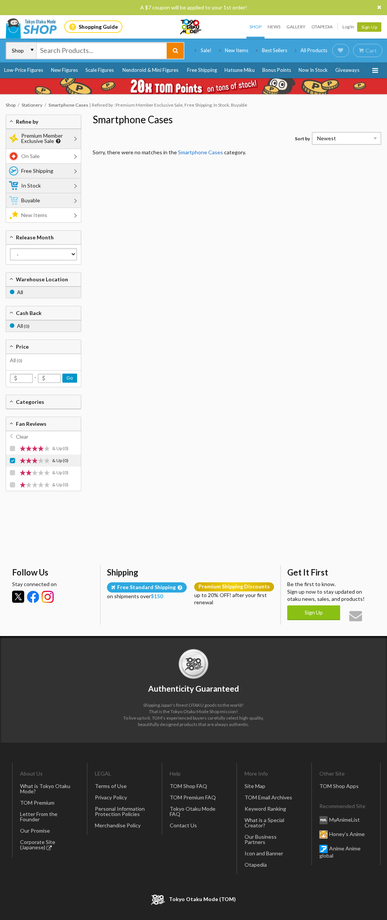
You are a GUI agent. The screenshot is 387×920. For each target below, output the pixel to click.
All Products (313, 50)
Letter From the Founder (38, 816)
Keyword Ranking (265, 808)
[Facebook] (33, 597)
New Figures (64, 70)
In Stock (31, 185)
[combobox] (102, 51)
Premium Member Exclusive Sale (42, 138)
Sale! (206, 50)
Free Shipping (202, 70)
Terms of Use (111, 786)
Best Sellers (274, 50)
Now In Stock (313, 70)
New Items (236, 50)
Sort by (302, 138)
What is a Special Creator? (264, 822)
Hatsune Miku (239, 70)
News (274, 26)
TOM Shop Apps (339, 786)
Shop (255, 26)
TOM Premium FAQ (193, 797)
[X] (18, 597)
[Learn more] (57, 141)
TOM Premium (37, 802)
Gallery (295, 26)
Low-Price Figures (23, 70)
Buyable (30, 200)
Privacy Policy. (173, 897)
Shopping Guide (98, 26)
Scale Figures (99, 70)
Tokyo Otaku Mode (191, 27)
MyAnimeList (344, 819)
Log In (348, 26)
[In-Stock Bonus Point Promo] (193, 86)
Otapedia (322, 26)
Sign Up (369, 27)
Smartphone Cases (133, 119)
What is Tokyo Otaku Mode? (45, 788)
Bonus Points (276, 70)
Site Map (255, 786)
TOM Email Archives (268, 797)
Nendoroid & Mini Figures (150, 70)
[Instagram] (48, 597)
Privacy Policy (111, 797)
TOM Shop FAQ (188, 786)
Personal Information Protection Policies (120, 811)
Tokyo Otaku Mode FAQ (192, 811)
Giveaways (347, 70)
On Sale (30, 156)
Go (70, 378)
